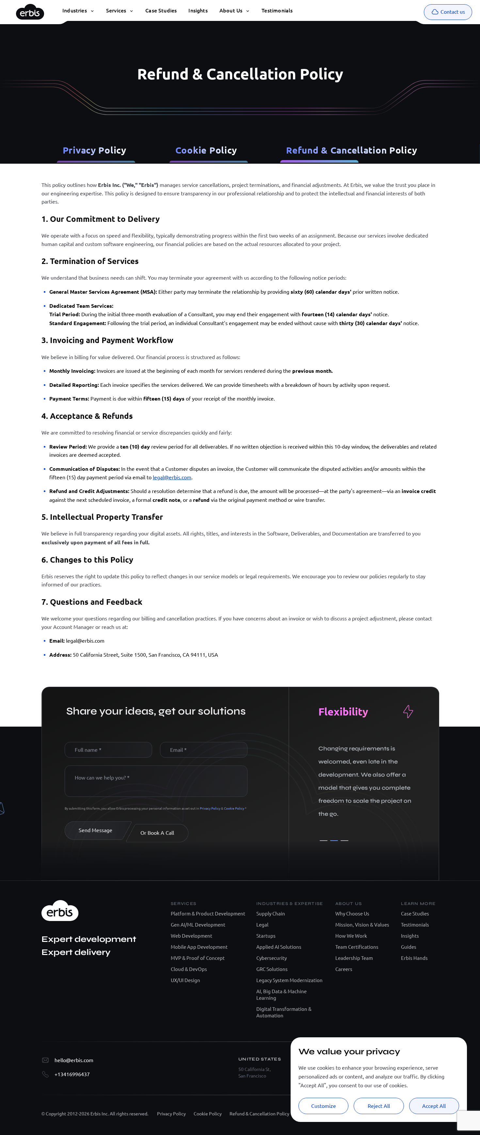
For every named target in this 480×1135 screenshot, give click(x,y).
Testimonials (415, 925)
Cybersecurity (271, 958)
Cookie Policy (206, 150)
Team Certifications (356, 947)
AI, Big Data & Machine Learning (281, 995)
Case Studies (415, 913)
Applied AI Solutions (278, 947)
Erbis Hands (414, 958)
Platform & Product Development (208, 913)
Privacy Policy (94, 150)
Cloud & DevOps (189, 969)
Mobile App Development (199, 947)
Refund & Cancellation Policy (351, 150)
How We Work (351, 936)
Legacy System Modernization (289, 980)
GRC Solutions (272, 969)
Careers (343, 969)
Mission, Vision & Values (362, 925)
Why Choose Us (352, 913)
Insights (410, 936)
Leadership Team (354, 958)
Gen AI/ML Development (198, 925)
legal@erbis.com (172, 477)
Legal (262, 925)
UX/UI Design (185, 980)
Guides (408, 947)
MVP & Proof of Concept (198, 958)
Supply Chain (270, 913)
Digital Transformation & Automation (284, 1012)
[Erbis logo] (30, 10)
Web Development (191, 936)
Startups (266, 936)
